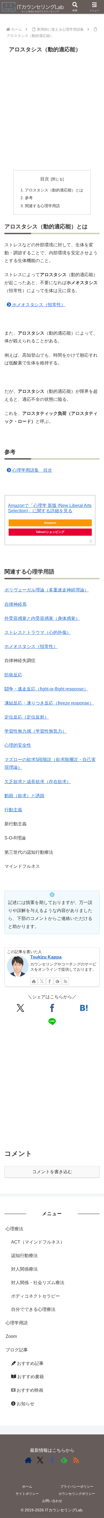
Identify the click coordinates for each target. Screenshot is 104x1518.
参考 (29, 198)
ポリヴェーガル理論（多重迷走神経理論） (46, 590)
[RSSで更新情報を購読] (76, 1460)
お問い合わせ (52, 1501)
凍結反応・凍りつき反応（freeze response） (49, 703)
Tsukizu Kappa (46, 957)
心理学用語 (17, 1322)
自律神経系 (15, 604)
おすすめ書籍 (30, 1376)
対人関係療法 (24, 1269)
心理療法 (14, 1228)
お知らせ (25, 1403)
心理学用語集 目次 (31, 470)
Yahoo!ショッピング (50, 531)
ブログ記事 (17, 1350)
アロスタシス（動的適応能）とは (54, 190)
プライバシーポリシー (76, 1486)
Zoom (11, 1336)
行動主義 (13, 809)
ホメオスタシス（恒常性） (38, 304)
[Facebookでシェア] (52, 1007)
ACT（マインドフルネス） (38, 1242)
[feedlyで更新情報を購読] (64, 1460)
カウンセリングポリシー (77, 1494)
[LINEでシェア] (52, 1021)
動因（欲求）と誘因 (24, 795)
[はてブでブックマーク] (83, 1007)
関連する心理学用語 (42, 206)
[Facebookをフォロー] (52, 1460)
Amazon (50, 522)
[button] (93, 989)
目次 (44, 179)
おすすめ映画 (29, 1390)
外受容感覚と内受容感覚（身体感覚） (42, 618)
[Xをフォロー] (40, 1460)
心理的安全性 (17, 745)
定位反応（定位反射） (26, 717)
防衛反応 (13, 675)
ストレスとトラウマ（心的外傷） (37, 632)
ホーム (27, 1486)
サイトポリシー (27, 1494)
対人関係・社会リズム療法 (37, 1282)
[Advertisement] (52, 112)
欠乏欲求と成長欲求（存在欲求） (37, 781)
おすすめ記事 (30, 1363)
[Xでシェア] (20, 1007)
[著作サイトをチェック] (28, 1460)
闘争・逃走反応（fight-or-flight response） (46, 689)
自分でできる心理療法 (33, 1309)
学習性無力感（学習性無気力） (35, 731)
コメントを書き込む (52, 1171)
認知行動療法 (24, 1255)
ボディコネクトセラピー (35, 1296)
